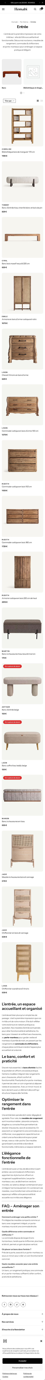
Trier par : (8, 101)
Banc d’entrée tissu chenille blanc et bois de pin (22, 208)
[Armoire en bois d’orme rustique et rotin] (22, 293)
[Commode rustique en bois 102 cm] (22, 460)
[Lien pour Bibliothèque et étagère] (33, 72)
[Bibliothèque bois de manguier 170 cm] (22, 125)
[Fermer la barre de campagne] (42, 2)
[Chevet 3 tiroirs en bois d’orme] (22, 349)
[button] (41, 1341)
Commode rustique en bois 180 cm (17, 542)
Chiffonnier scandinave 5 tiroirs (15, 989)
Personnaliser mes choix (22, 1367)
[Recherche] (35, 9)
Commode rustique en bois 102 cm (17, 486)
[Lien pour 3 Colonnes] (38, 101)
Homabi (15, 22)
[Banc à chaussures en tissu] (22, 795)
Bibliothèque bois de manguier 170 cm (18, 152)
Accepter (22, 1361)
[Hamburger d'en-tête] (4, 9)
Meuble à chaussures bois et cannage (18, 877)
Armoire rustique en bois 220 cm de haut (19, 598)
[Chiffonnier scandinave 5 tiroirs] (22, 962)
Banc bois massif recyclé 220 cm (16, 263)
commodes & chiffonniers (26, 1044)
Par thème (24, 22)
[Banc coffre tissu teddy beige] (22, 739)
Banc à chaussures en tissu (13, 821)
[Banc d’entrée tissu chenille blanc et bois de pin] (22, 181)
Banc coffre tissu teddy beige (14, 765)
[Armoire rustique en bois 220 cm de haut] (22, 572)
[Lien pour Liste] (42, 101)
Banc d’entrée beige (10, 710)
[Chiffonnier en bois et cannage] (22, 906)
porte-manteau (11, 1037)
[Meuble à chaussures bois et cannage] (22, 851)
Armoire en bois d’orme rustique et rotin (19, 319)
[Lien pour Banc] (12, 72)
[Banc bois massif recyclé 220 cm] (22, 237)
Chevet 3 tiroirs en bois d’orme (15, 375)
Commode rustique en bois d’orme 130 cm (20, 431)
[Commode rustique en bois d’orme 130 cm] (22, 404)
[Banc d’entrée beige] (22, 683)
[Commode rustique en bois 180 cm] (22, 516)
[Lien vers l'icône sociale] (4, 1304)
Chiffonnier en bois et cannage (15, 933)
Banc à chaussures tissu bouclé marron (18, 654)
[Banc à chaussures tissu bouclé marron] (22, 627)
